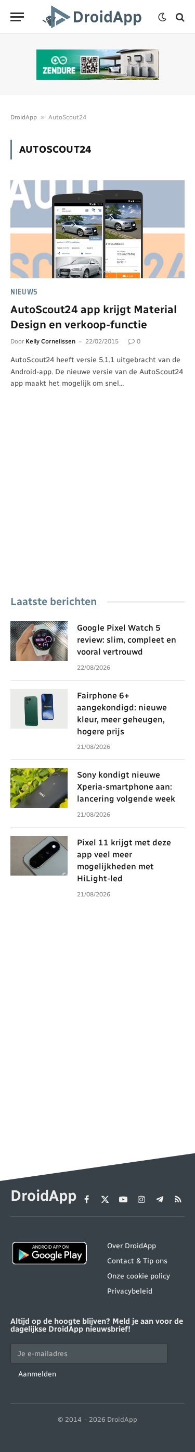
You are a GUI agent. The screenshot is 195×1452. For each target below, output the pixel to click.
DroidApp (23, 117)
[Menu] (17, 17)
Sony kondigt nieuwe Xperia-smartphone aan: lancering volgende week (126, 787)
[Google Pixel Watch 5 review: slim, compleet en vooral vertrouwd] (39, 641)
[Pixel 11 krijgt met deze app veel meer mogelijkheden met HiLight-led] (39, 856)
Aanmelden (37, 1374)
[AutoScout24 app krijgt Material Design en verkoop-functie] (97, 229)
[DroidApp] (94, 17)
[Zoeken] (179, 17)
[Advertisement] (97, 506)
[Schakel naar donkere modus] (162, 17)
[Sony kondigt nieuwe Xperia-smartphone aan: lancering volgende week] (39, 788)
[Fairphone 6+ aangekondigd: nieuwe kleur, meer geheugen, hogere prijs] (39, 709)
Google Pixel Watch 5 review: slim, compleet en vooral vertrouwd (126, 640)
